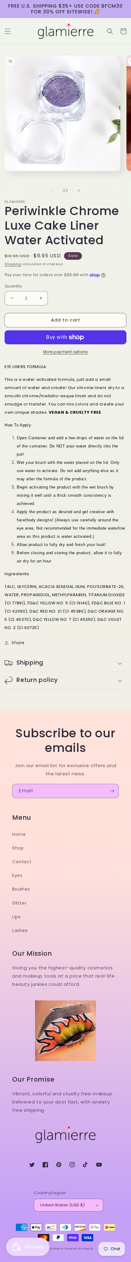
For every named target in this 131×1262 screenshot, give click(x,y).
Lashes (20, 930)
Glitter (19, 903)
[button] (7, 31)
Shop (17, 848)
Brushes (21, 889)
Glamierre (55, 1248)
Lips (16, 917)
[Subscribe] (112, 791)
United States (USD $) (62, 1205)
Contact (21, 862)
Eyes (17, 875)
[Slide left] (52, 190)
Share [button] (18, 643)
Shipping (13, 264)
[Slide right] (79, 190)
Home (19, 834)
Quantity (13, 286)
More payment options (65, 351)
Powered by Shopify (79, 1248)
